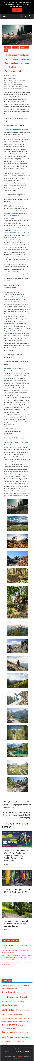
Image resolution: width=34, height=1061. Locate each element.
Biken (13, 78)
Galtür (23, 82)
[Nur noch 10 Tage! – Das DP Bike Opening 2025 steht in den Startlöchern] (17, 903)
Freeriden (13, 997)
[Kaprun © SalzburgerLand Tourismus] (17, 541)
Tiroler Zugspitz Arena (21, 86)
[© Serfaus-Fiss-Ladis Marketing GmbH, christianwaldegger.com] (17, 506)
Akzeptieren (17, 10)
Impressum (21, 1051)
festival (22, 993)
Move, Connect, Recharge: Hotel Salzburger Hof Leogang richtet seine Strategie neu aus (17, 804)
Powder (10, 1018)
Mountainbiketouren (24, 1010)
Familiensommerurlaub (9, 989)
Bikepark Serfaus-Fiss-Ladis (11, 80)
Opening (23, 1015)
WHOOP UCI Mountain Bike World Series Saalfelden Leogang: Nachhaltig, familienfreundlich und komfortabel (16, 856)
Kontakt (27, 1051)
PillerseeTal (4, 1018)
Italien (17, 1001)
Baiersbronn (8, 78)
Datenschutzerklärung (11, 1051)
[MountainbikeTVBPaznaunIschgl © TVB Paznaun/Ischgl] (17, 628)
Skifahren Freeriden (23, 1025)
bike (3, 986)
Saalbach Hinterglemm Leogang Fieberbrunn (12, 1021)
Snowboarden (10, 1032)
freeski (24, 997)
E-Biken (11, 82)
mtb (13, 86)
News (6, 50)
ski (3, 1024)
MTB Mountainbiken (14, 1015)
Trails (19, 1041)
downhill (6, 82)
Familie (27, 986)
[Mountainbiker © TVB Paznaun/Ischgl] (17, 663)
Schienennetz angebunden (21, 274)
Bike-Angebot (17, 240)
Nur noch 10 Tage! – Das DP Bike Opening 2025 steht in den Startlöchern (16, 923)
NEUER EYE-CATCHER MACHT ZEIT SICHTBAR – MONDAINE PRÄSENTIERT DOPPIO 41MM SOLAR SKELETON (17, 957)
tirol (8, 1041)
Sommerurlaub (25, 1038)
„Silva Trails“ (12, 380)
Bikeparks (14, 986)
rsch (16, 75)
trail (9, 88)
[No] (32, 7)
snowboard (11, 1029)
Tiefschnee (4, 1041)
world (24, 1041)
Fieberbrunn (27, 993)
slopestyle (4, 1028)
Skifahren (11, 1024)
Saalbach (15, 1018)
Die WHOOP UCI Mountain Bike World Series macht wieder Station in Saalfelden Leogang (16, 815)
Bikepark (10, 144)
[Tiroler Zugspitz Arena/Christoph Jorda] (17, 698)
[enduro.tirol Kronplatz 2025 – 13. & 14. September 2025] (17, 872)
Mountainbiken (8, 86)
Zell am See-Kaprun (15, 88)
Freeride (4, 998)
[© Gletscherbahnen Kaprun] (17, 558)
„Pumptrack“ (9, 476)
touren (5, 88)
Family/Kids (8, 47)
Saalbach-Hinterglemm (24, 1018)
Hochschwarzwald (9, 84)
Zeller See (26, 233)
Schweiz (26, 1021)
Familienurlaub (17, 82)
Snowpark (13, 1037)
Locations (16, 47)
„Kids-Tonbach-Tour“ (12, 331)
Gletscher (11, 1001)
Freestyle (5, 1001)
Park (28, 1015)
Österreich (5, 1044)
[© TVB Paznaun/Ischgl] (17, 680)
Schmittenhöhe (15, 233)
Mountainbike (24, 47)
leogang (22, 1001)
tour (12, 1041)
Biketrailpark (23, 80)
